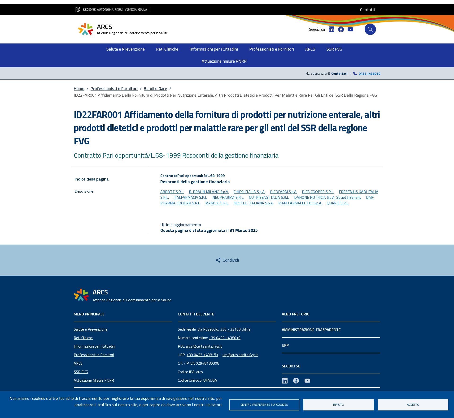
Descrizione (84, 191)
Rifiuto (338, 404)
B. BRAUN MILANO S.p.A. (209, 191)
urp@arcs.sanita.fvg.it (240, 355)
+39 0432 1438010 (224, 337)
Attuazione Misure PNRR (94, 380)
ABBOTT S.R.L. (172, 191)
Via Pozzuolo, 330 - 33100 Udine (223, 329)
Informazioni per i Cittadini (94, 346)
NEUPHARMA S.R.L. (228, 197)
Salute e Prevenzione (90, 329)
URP (285, 345)
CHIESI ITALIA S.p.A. (249, 191)
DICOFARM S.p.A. (283, 191)
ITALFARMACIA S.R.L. (191, 197)
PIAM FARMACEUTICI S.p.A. (300, 203)
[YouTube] (350, 29)
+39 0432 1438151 (202, 355)
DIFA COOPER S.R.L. (318, 191)
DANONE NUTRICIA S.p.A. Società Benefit (327, 197)
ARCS (78, 363)
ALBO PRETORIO (296, 314)
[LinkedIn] (331, 29)
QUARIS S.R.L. (338, 203)
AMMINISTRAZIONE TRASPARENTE (311, 329)
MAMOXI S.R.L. (217, 203)
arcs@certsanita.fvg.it (204, 346)
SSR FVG (81, 372)
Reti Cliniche (83, 337)
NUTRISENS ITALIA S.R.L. (269, 197)
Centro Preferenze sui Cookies (264, 404)
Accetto (413, 404)
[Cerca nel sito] (370, 29)
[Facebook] (341, 29)
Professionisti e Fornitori (94, 355)
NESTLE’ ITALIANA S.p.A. (254, 203)
